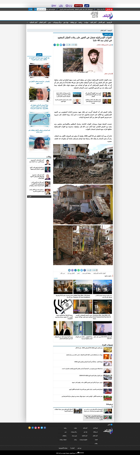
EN (31, 9)
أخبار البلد (93, 22)
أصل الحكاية (33, 22)
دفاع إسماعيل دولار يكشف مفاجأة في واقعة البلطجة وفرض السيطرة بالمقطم (86, 9)
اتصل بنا (72, 448)
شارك (67, 44)
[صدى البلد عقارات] (60, 5)
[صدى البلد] (107, 16)
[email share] (55, 45)
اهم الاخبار (101, 22)
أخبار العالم (42, 22)
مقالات (96, 443)
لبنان (78, 273)
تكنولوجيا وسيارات (83, 439)
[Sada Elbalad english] (54, 5)
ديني (49, 22)
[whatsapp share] (58, 45)
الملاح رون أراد (71, 273)
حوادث (86, 22)
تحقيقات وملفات (63, 439)
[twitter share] (61, 45)
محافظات (64, 435)
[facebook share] (64, 45)
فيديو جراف (74, 435)
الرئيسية (109, 22)
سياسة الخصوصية (63, 448)
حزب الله (62, 273)
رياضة (80, 22)
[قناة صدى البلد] (86, 5)
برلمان (75, 439)
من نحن (79, 448)
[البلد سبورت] (78, 5)
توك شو (66, 22)
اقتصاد (96, 439)
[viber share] (72, 270)
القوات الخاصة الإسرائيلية (99, 273)
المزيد (29, 196)
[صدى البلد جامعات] (69, 5)
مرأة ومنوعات (57, 22)
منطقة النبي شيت (86, 273)
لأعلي (109, 424)
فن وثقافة (73, 22)
